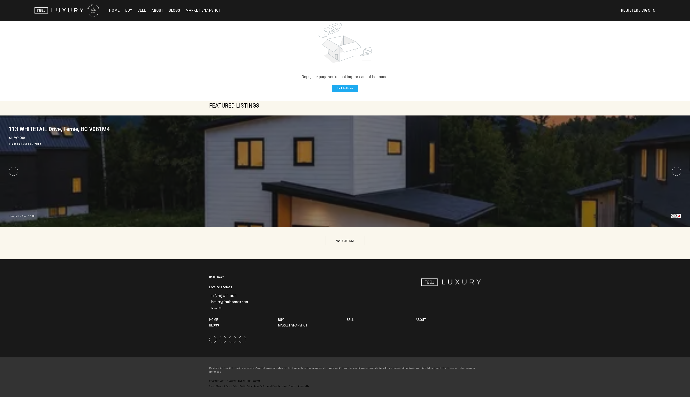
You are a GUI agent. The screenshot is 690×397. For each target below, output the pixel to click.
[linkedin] (222, 339)
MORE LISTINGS (345, 240)
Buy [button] (128, 10)
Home (114, 10)
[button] (58, 10)
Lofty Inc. (224, 381)
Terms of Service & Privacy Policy (223, 386)
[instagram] (232, 339)
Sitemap (292, 386)
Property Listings (279, 386)
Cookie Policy (246, 386)
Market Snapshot (203, 10)
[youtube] (242, 339)
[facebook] (212, 339)
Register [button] (629, 10)
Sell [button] (142, 10)
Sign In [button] (649, 10)
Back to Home (345, 88)
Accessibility (303, 386)
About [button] (157, 10)
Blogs (174, 10)
